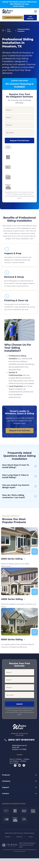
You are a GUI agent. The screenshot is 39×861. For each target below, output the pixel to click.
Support (5, 787)
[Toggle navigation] (35, 11)
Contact (5, 793)
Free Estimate (30, 17)
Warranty (7, 836)
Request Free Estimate (19, 140)
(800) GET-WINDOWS (21, 739)
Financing (19, 836)
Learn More (18, 6)
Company (6, 781)
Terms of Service (18, 851)
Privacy (31, 836)
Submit (19, 704)
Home (3, 30)
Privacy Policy (30, 849)
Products (6, 775)
